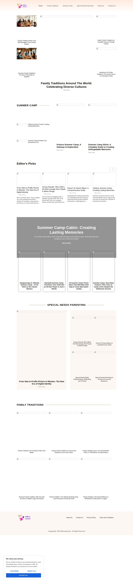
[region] (23, 567)
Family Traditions (52, 6)
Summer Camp (68, 6)
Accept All (23, 575)
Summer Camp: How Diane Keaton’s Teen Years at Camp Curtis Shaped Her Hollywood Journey (103, 286)
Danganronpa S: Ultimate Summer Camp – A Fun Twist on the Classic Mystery (29, 286)
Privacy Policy (91, 517)
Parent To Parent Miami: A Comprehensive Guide (77, 189)
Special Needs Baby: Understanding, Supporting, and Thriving (82, 379)
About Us (101, 6)
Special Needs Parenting (85, 6)
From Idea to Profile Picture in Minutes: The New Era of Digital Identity (28, 190)
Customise (14, 571)
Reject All (32, 571)
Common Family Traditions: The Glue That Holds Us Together (27, 74)
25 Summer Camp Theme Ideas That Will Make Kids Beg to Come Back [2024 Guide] (79, 286)
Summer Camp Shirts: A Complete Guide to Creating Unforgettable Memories (101, 147)
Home (41, 6)
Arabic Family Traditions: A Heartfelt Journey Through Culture (106, 41)
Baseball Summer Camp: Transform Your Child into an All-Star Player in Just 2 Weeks (54, 286)
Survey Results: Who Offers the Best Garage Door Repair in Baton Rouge (54, 189)
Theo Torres (21, 195)
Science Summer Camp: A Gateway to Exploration (69, 145)
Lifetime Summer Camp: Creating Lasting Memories (103, 189)
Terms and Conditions (107, 517)
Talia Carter (97, 193)
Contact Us (112, 6)
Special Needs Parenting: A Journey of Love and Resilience (104, 379)
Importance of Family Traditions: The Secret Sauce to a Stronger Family (106, 74)
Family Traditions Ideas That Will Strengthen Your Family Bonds (27, 42)
